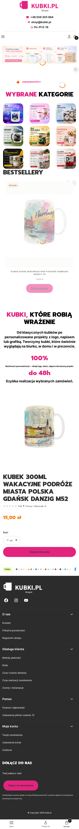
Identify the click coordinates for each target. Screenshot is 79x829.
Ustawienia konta (11, 742)
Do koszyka (39, 288)
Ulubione (7, 750)
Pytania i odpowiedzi (13, 707)
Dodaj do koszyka (39, 551)
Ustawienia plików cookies (17, 715)
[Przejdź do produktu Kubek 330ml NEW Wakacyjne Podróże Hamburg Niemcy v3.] (39, 224)
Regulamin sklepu (11, 637)
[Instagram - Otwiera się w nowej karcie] (16, 600)
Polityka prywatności (13, 630)
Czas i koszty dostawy (14, 672)
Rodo (5, 665)
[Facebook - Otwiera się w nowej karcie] (6, 600)
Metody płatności (11, 657)
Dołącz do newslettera (20, 785)
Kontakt (6, 622)
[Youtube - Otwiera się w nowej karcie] (26, 600)
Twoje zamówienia (12, 735)
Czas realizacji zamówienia (17, 680)
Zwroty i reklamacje (13, 687)
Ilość (5, 532)
